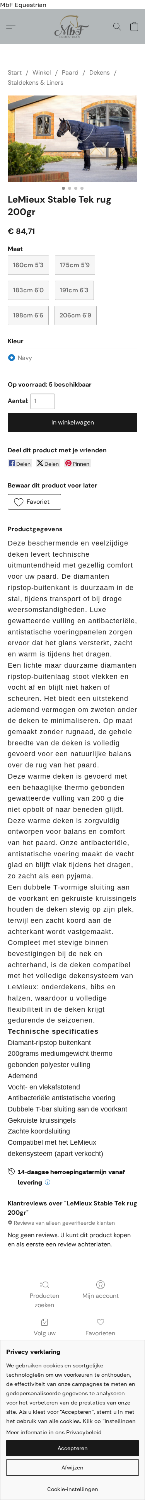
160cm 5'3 (28, 265)
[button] (72, 26)
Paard (70, 72)
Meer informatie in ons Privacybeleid (54, 1432)
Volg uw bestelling (44, 1338)
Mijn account (100, 1296)
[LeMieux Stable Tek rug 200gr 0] (72, 138)
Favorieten (100, 1333)
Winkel (41, 72)
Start (15, 72)
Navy (25, 358)
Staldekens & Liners (35, 82)
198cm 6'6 (28, 315)
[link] (72, 1486)
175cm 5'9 (75, 265)
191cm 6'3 (74, 290)
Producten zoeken (44, 1300)
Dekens (99, 72)
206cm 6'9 (75, 315)
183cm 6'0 (28, 290)
